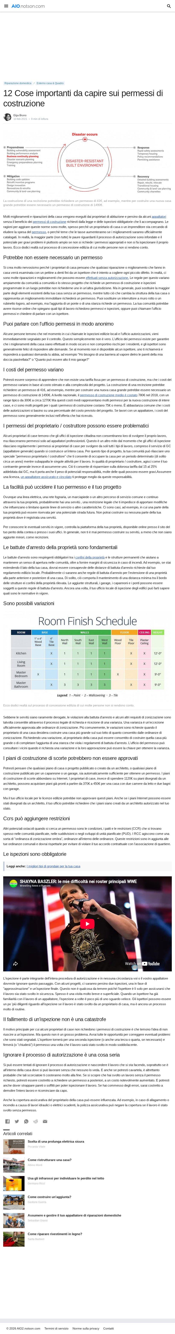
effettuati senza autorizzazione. (107, 278)
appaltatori (159, 216)
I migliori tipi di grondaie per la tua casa (53, 866)
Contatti (108, 1328)
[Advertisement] (87, 47)
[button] (7, 1121)
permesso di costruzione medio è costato (108, 395)
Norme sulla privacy (86, 1328)
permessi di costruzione (49, 221)
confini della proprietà (90, 557)
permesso (39, 232)
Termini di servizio (56, 1328)
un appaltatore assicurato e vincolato (46, 477)
